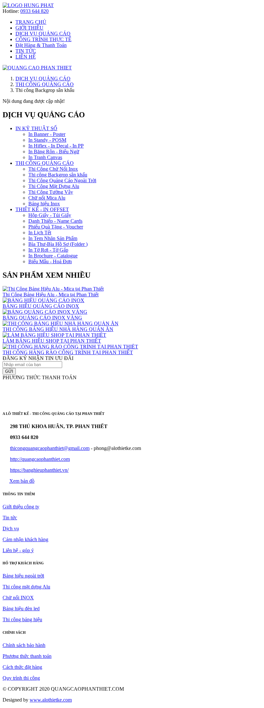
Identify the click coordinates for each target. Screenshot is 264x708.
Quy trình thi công (21, 678)
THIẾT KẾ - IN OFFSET (42, 209)
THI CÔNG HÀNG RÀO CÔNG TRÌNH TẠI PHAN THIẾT (68, 352)
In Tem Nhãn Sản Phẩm (52, 238)
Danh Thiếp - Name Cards (55, 221)
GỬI (9, 371)
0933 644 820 (34, 11)
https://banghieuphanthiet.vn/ (39, 470)
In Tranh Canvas (45, 157)
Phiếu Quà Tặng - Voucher (55, 226)
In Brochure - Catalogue (53, 255)
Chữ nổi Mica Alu (46, 198)
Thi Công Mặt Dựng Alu (53, 186)
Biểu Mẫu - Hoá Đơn (50, 261)
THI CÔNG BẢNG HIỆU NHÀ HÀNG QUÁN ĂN (58, 329)
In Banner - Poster (46, 134)
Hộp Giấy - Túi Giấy (49, 215)
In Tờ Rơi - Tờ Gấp (48, 250)
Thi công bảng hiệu (22, 619)
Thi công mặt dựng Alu (26, 586)
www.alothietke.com (51, 700)
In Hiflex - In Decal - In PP (56, 145)
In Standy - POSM (47, 140)
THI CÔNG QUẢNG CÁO (44, 84)
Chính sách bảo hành (24, 645)
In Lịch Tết (39, 232)
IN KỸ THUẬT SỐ (36, 128)
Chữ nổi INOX (18, 597)
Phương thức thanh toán (27, 656)
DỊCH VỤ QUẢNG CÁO (43, 78)
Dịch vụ (11, 528)
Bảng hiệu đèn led (21, 608)
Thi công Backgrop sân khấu (57, 174)
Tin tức (10, 517)
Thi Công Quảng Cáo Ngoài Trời (62, 180)
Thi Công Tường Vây (50, 192)
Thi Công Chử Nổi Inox (53, 169)
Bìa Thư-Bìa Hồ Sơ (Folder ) (58, 244)
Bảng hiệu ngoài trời (23, 575)
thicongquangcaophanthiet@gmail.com (50, 448)
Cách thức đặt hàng (22, 667)
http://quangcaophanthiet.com (40, 459)
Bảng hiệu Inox (44, 203)
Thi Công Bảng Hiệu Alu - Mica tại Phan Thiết (51, 294)
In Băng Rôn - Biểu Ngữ (53, 151)
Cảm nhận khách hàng (25, 539)
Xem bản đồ (21, 481)
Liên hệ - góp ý (18, 550)
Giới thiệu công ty (21, 506)
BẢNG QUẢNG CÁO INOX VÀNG (42, 317)
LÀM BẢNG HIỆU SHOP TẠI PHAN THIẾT (52, 341)
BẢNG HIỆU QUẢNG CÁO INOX (41, 306)
